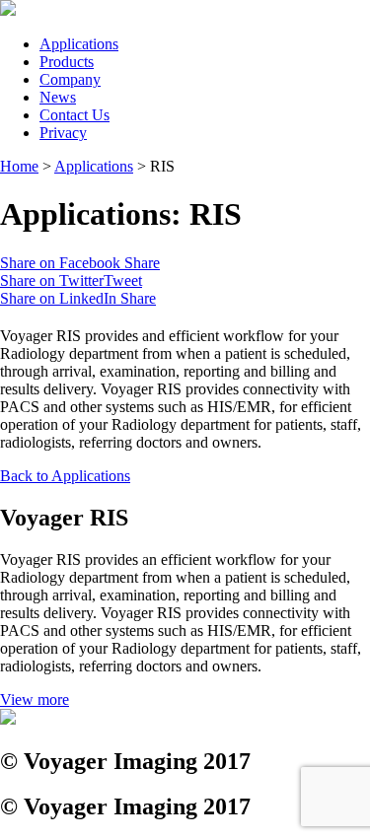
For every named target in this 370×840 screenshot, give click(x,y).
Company (70, 79)
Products (66, 61)
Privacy (63, 132)
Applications (78, 43)
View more (34, 699)
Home (19, 166)
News (57, 97)
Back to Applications (65, 475)
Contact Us (74, 114)
